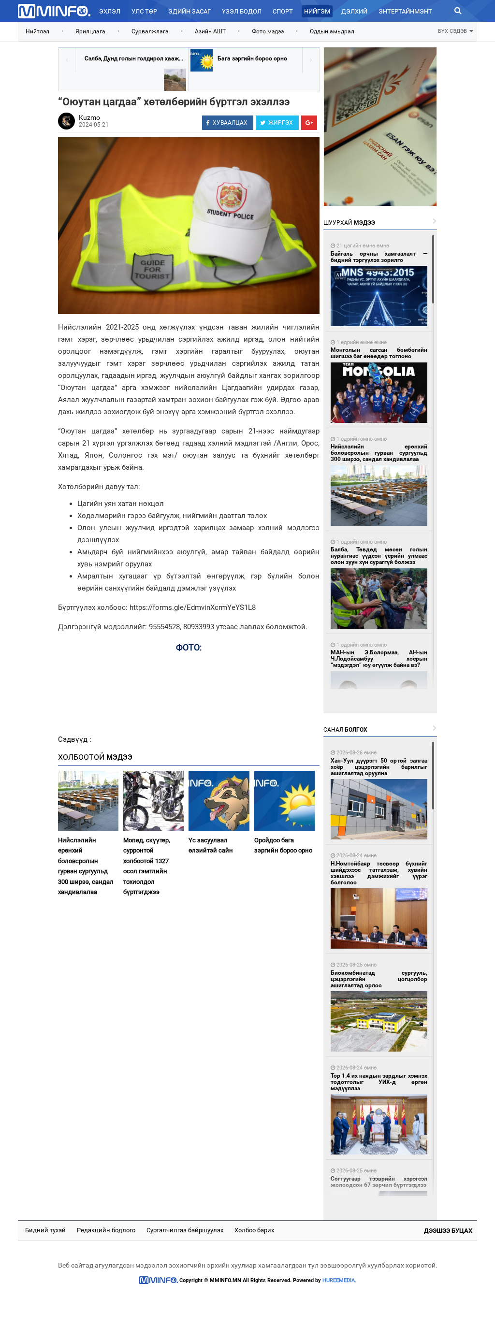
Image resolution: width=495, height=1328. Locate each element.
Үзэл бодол (242, 11)
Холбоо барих (254, 1230)
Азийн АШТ (210, 31)
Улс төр (144, 11)
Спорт (283, 11)
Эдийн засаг (189, 11)
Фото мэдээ (268, 31)
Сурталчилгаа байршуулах (184, 1230)
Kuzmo (89, 117)
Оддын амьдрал (332, 31)
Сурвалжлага (150, 31)
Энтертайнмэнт (405, 11)
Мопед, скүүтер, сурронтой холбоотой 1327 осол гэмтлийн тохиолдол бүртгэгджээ (146, 866)
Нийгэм (317, 11)
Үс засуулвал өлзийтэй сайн (211, 845)
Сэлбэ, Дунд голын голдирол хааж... (134, 58)
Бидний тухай (45, 1230)
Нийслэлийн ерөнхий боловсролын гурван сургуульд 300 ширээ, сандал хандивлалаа (86, 866)
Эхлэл (109, 11)
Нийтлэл (37, 31)
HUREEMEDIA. (339, 1280)
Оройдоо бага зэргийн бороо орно (283, 845)
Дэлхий (354, 11)
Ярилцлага (90, 31)
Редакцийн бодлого (106, 1230)
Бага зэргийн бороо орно (252, 58)
